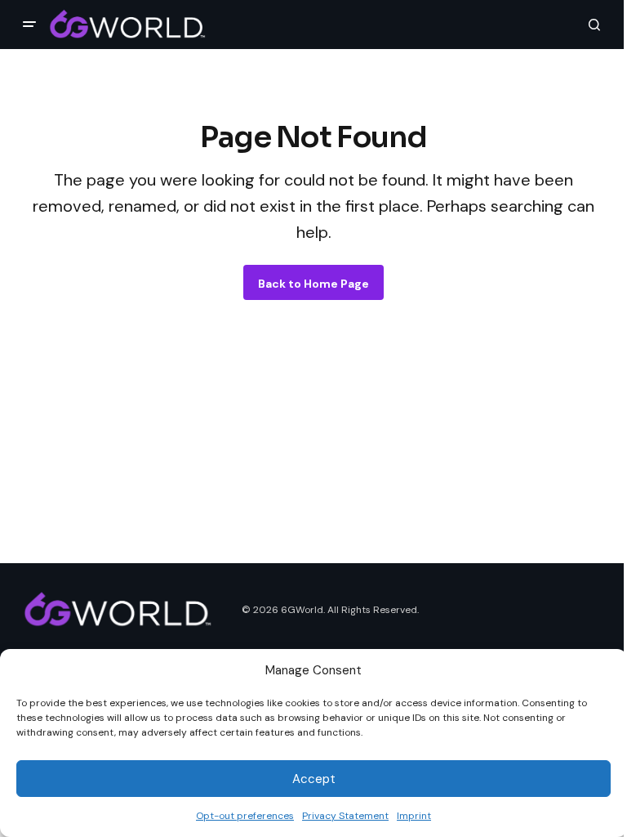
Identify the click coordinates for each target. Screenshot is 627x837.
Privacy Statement (345, 815)
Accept (314, 779)
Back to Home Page (313, 283)
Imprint (414, 815)
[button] (29, 24)
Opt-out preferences (245, 815)
